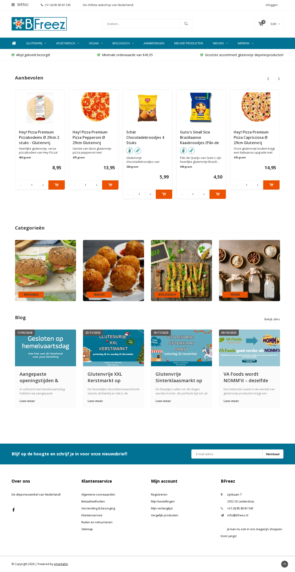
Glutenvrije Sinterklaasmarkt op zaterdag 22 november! (181, 377)
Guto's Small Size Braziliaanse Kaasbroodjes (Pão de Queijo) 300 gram (199, 137)
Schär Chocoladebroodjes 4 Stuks (145, 137)
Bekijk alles (272, 319)
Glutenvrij (34, 43)
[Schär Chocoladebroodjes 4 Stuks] (147, 107)
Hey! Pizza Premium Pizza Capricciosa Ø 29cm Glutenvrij (251, 137)
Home (14, 43)
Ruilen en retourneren (96, 522)
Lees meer (27, 401)
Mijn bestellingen (163, 501)
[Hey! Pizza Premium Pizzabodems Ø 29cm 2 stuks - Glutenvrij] (40, 107)
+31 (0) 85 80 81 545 (58, 5)
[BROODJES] (45, 270)
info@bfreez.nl (237, 515)
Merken (243, 43)
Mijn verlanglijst (162, 508)
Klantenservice (91, 515)
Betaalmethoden (93, 501)
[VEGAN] (249, 270)
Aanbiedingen (154, 43)
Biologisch (121, 43)
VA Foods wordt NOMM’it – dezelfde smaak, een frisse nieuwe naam (246, 377)
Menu (22, 4)
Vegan (94, 43)
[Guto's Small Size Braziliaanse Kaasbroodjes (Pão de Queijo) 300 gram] (201, 107)
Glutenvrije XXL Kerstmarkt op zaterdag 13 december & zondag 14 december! (113, 377)
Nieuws (218, 43)
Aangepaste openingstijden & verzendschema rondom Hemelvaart (42, 377)
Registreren (159, 494)
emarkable (61, 564)
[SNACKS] (113, 270)
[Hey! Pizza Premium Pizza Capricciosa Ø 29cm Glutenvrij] (255, 107)
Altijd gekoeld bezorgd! (33, 55)
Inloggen (272, 5)
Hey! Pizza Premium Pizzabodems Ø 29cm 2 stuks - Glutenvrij (39, 137)
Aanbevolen (29, 78)
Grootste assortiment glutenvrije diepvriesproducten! (244, 55)
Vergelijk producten (164, 515)
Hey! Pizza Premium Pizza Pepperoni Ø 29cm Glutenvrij (90, 137)
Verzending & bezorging (98, 508)
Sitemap (87, 529)
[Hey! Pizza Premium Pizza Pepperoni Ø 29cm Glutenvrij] (94, 107)
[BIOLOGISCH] (181, 270)
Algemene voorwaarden (98, 494)
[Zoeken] (186, 23)
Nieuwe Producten (188, 43)
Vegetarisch (65, 43)
